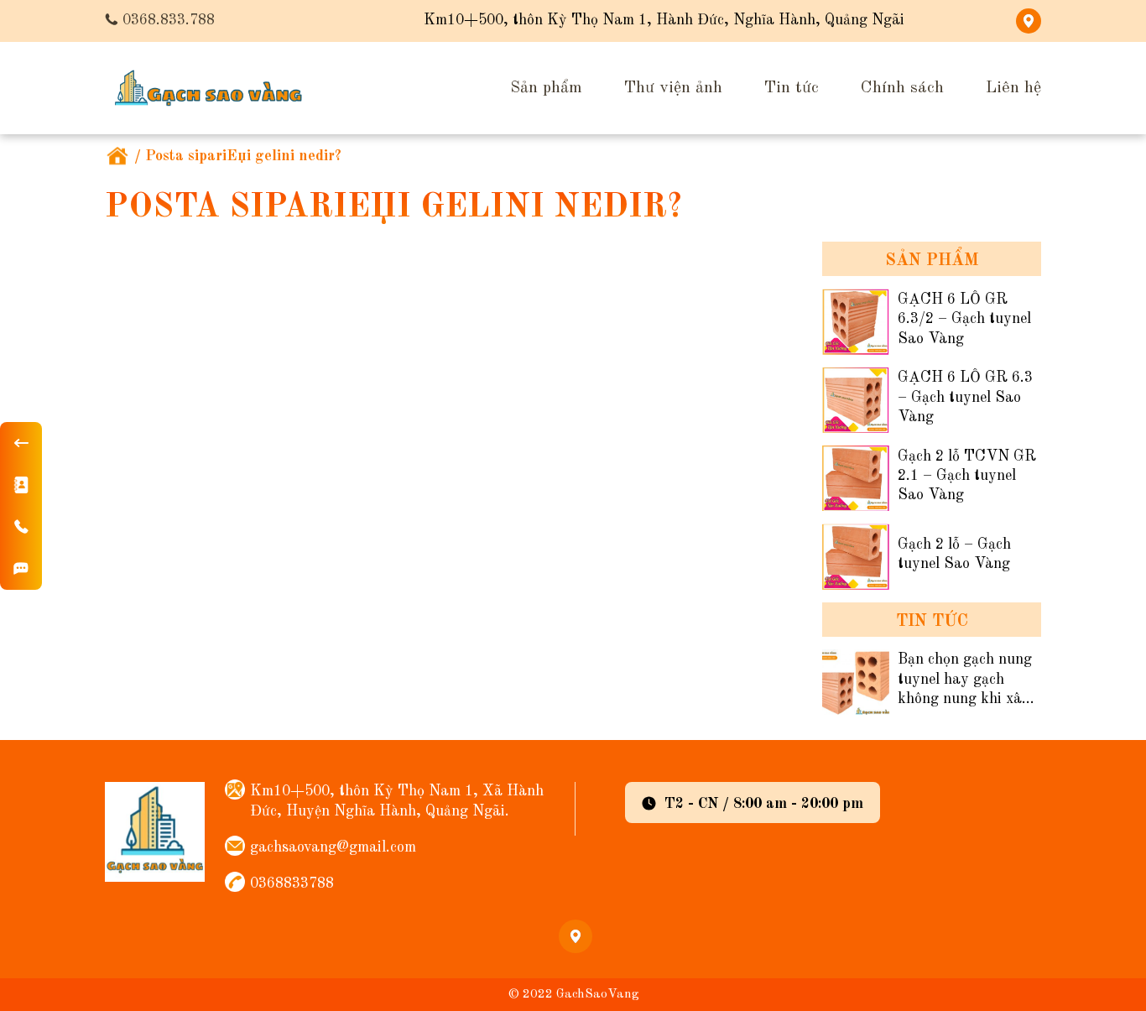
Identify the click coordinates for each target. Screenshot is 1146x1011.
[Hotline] (21, 527)
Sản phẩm (546, 88)
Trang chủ (117, 156)
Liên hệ (1013, 88)
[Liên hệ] (21, 485)
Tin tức (791, 88)
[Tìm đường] (21, 569)
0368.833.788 (168, 20)
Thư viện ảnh (673, 88)
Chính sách (902, 88)
